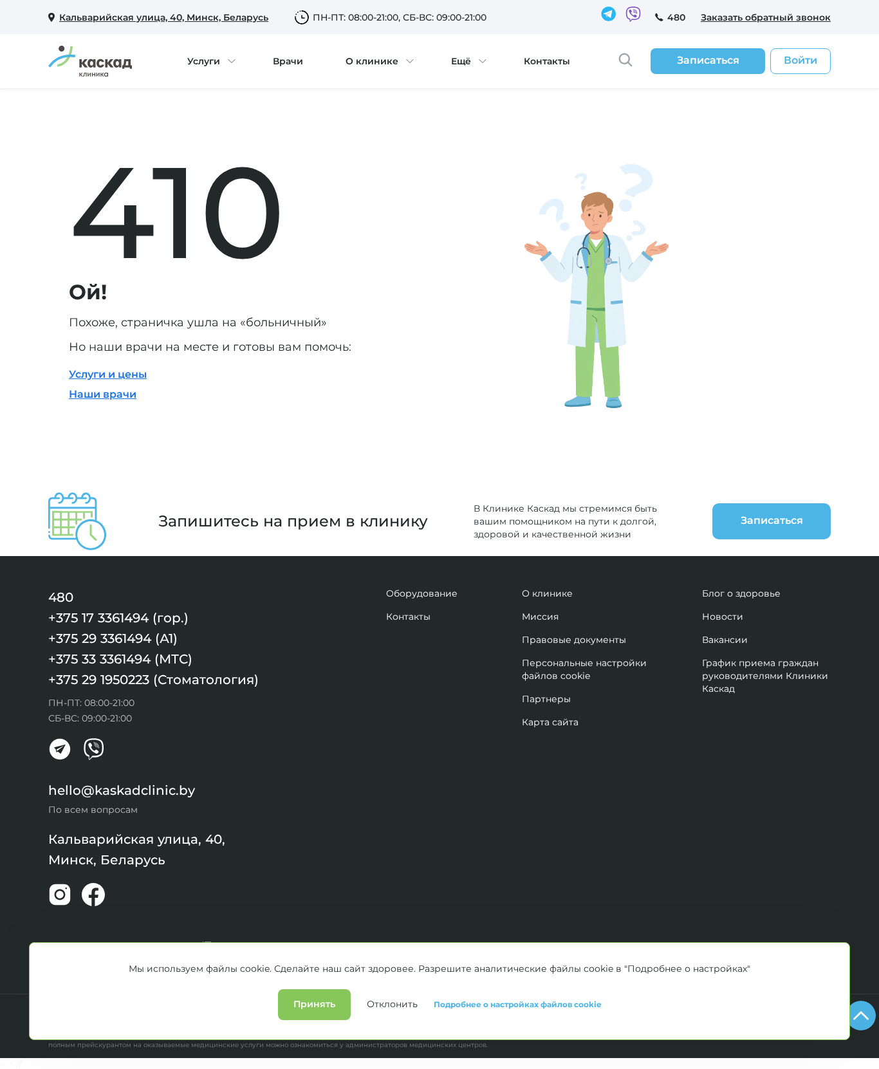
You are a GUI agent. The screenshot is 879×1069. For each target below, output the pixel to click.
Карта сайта (550, 722)
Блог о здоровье (741, 593)
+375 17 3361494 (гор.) (118, 618)
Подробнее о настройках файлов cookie (518, 1004)
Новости (722, 616)
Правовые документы (574, 640)
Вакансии (725, 640)
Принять (314, 1004)
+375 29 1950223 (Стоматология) (153, 680)
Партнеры (546, 699)
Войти (800, 60)
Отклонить (392, 1004)
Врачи (288, 61)
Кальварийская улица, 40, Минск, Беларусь (136, 849)
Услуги (203, 61)
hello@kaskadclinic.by (121, 790)
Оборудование (422, 593)
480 (676, 17)
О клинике (372, 61)
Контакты (547, 61)
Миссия (540, 616)
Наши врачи (102, 394)
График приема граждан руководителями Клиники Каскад (765, 676)
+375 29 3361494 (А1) (113, 638)
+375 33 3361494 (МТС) (120, 659)
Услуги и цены (108, 374)
